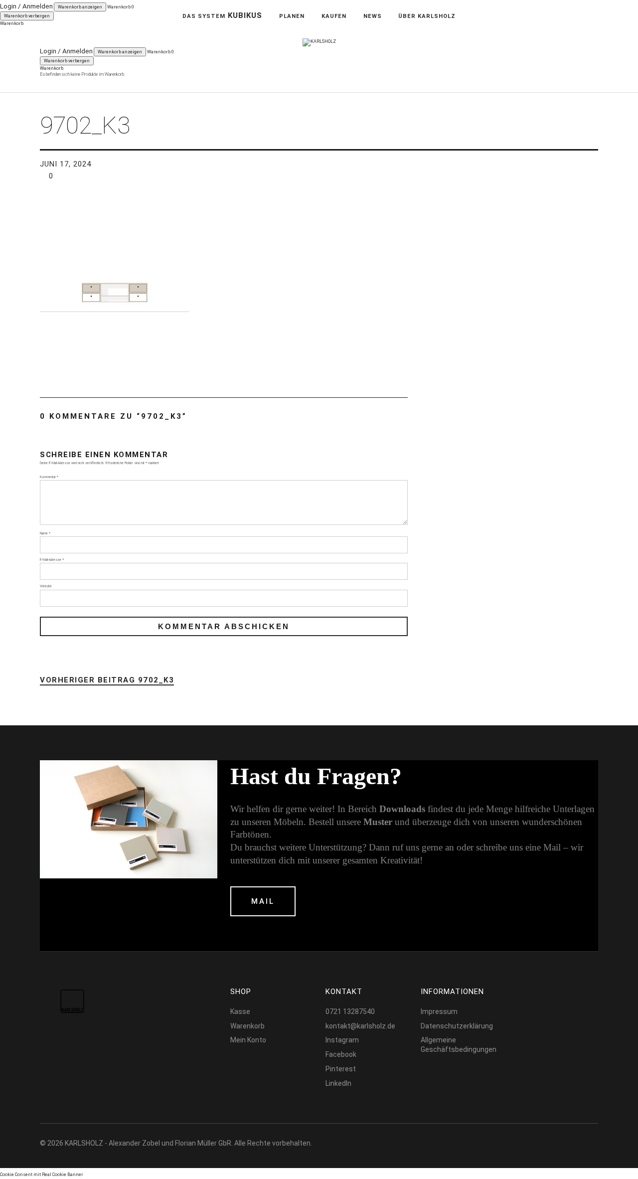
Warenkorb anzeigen (120, 51)
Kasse (240, 1011)
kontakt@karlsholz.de (360, 1026)
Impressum (439, 1011)
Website (46, 586)
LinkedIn (338, 1083)
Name (45, 533)
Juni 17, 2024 (65, 164)
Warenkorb (247, 1026)
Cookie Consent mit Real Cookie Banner (41, 1174)
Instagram (342, 1040)
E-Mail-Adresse (52, 560)
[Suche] (72, 34)
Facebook (340, 1054)
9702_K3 (107, 680)
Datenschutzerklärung (457, 1026)
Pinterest (340, 1069)
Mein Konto (248, 1040)
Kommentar (49, 477)
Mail (263, 901)
